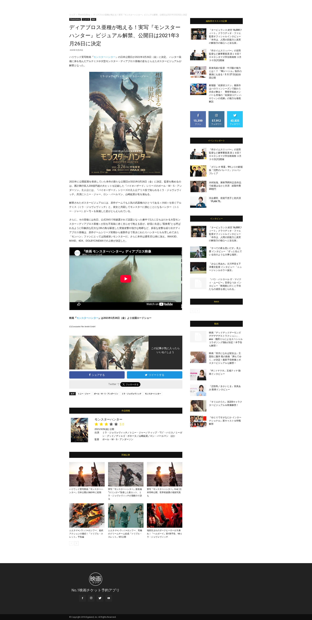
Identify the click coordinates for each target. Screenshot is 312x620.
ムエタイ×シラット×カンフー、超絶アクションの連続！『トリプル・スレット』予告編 (86, 533)
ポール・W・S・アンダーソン (106, 393)
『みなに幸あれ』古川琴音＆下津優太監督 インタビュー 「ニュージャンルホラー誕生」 (225, 266)
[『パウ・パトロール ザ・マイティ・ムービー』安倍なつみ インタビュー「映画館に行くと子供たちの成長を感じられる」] (198, 283)
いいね (198, 112)
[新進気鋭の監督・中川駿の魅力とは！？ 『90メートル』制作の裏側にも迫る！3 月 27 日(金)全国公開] (198, 72)
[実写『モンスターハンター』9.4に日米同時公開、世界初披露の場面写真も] (164, 474)
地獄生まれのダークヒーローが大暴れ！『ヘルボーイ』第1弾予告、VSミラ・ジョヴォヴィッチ (164, 533)
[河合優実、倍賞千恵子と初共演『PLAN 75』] (198, 202)
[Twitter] (100, 598)
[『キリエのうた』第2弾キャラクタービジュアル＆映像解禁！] (198, 406)
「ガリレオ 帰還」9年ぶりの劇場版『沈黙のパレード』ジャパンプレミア (226, 170)
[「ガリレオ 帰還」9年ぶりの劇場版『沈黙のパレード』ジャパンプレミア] (198, 171)
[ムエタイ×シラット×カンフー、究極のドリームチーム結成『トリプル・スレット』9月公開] (125, 515)
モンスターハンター (105, 57)
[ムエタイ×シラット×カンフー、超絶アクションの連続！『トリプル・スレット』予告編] (87, 515)
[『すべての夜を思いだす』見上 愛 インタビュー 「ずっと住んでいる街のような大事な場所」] (198, 252)
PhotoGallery (84, 14)
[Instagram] (91, 598)
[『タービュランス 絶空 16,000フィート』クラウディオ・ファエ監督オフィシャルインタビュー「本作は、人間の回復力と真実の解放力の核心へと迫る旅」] (198, 34)
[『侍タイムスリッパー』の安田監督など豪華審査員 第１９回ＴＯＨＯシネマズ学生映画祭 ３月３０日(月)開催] (198, 54)
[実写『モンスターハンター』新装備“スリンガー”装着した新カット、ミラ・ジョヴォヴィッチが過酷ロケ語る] (125, 474)
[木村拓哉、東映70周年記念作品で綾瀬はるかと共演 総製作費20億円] (198, 186)
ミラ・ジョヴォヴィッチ (131, 393)
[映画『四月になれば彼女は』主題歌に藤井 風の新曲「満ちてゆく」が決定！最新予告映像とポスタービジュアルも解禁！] (198, 357)
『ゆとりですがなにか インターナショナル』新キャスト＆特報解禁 (225, 420)
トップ (72, 14)
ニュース (86, 19)
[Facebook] (82, 598)
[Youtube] (108, 598)
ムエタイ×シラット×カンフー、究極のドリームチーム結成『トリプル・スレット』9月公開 (125, 533)
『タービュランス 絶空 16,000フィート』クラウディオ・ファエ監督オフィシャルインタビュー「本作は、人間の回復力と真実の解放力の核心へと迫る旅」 (225, 36)
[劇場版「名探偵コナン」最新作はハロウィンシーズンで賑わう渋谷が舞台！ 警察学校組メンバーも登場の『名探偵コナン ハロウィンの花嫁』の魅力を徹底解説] (198, 89)
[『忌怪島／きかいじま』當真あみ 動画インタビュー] (198, 390)
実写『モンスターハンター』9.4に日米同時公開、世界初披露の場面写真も (164, 492)
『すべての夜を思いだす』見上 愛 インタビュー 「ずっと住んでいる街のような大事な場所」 (225, 251)
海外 (93, 19)
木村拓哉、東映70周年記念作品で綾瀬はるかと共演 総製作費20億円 (225, 185)
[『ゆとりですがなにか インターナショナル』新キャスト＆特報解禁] (198, 421)
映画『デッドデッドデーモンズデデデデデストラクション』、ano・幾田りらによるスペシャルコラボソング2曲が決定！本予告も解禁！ (226, 339)
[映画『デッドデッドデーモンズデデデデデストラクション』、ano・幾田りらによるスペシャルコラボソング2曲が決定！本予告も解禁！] (198, 336)
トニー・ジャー (84, 393)
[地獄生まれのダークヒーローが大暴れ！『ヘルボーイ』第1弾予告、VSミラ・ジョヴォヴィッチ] (164, 515)
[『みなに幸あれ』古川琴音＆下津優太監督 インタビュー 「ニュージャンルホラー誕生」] (198, 267)
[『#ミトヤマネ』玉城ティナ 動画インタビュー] (198, 374)
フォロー (216, 112)
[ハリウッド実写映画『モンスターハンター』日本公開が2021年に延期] (87, 474)
